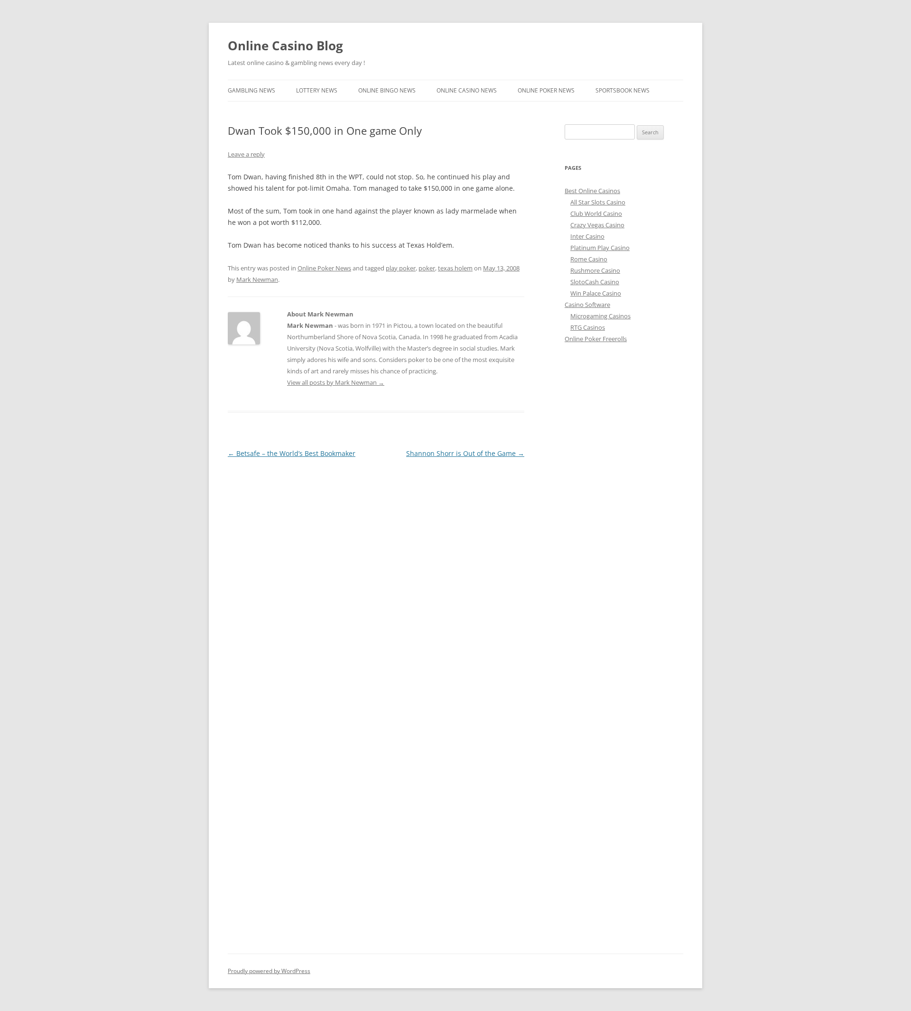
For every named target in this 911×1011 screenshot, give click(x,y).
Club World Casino (596, 213)
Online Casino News (467, 90)
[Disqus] (376, 578)
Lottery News (316, 90)
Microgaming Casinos (600, 316)
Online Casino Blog (285, 45)
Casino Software (587, 304)
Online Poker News (546, 90)
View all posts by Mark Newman (335, 382)
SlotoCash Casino (594, 282)
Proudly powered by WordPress (269, 971)
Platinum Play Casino (600, 247)
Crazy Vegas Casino (597, 225)
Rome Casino (588, 259)
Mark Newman (257, 279)
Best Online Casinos (592, 190)
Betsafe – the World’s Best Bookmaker (291, 453)
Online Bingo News (387, 90)
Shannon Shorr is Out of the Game (465, 453)
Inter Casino (587, 236)
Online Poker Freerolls (596, 338)
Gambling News (251, 90)
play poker (401, 268)
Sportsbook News (622, 90)
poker (426, 268)
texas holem (455, 268)
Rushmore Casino (595, 270)
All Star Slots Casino (597, 202)
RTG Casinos (587, 327)
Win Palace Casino (595, 293)
